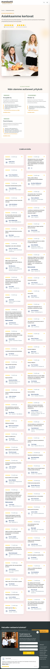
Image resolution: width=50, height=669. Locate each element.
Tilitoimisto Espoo (42, 648)
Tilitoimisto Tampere (42, 650)
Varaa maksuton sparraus (39, 631)
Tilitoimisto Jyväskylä (42, 655)
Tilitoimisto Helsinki (42, 647)
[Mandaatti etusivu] (7, 2)
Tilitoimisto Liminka (42, 657)
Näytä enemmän (31, 267)
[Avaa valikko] (47, 2)
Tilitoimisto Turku (42, 652)
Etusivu (3, 10)
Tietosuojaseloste (45, 666)
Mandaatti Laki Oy (42, 659)
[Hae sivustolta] (44, 2)
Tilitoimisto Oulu (41, 653)
